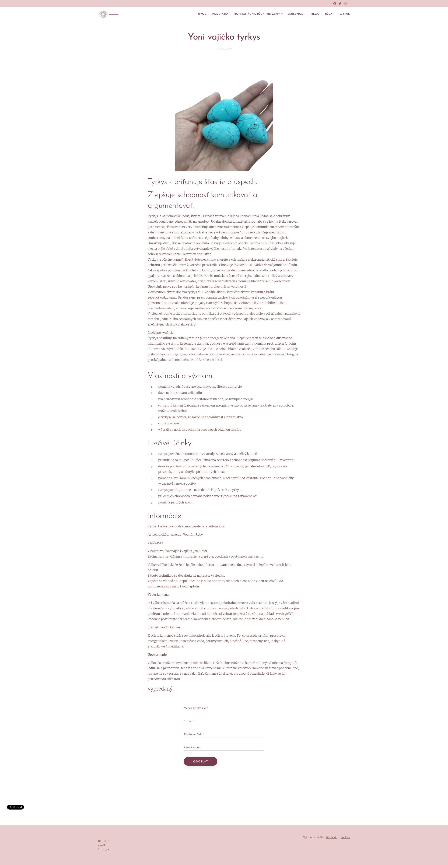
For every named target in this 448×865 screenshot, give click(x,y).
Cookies (345, 837)
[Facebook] (334, 3)
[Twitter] (340, 3)
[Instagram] (345, 3)
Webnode (331, 837)
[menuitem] (203, 14)
